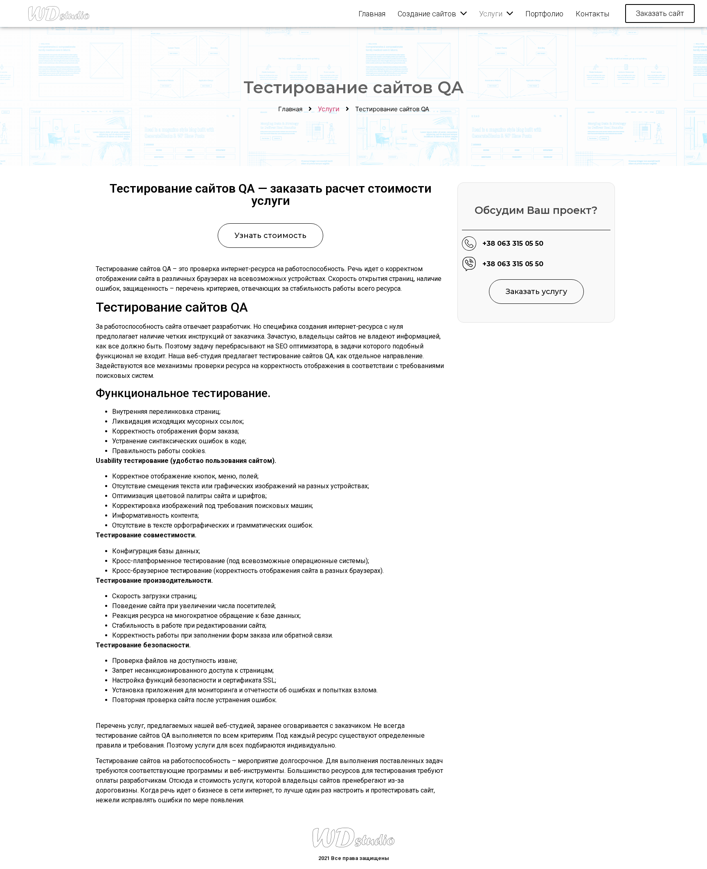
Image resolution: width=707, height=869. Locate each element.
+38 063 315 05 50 (512, 243)
